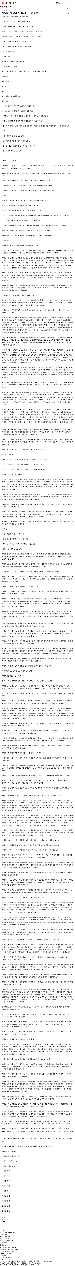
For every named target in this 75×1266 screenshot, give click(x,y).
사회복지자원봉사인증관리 (9, 1247)
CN (68, 11)
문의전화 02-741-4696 (7, 1251)
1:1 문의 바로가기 (5, 1253)
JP (68, 14)
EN (68, 8)
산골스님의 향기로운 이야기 (9, 1249)
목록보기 (5, 1219)
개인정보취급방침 (6, 1257)
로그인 (2, 1259)
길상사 (2, 1244)
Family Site (3, 1242)
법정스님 (59, 3)
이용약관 (3, 1255)
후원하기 (40, 3)
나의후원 (50, 3)
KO (68, 5)
